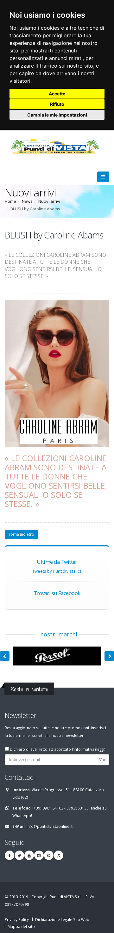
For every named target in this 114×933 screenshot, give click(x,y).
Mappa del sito (21, 926)
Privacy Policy (17, 919)
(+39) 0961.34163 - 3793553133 (61, 807)
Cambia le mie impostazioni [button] (57, 114)
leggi (100, 749)
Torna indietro (21, 534)
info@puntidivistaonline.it (50, 826)
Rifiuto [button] (57, 104)
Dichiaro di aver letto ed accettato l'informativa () (57, 749)
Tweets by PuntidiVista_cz (57, 571)
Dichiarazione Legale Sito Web (62, 919)
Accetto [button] (57, 93)
